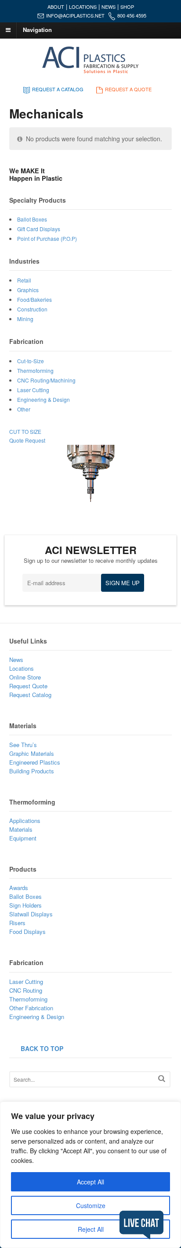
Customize (90, 1205)
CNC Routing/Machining (46, 380)
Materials (21, 829)
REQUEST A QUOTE (128, 89)
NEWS (108, 6)
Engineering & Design (43, 399)
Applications (24, 820)
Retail (24, 280)
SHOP (127, 6)
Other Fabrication (31, 1008)
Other (23, 409)
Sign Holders (25, 905)
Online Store (25, 677)
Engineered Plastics (34, 762)
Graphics (28, 289)
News (16, 659)
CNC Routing (25, 990)
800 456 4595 (131, 15)
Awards (18, 887)
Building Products (31, 771)
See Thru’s (23, 744)
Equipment (22, 838)
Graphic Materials (31, 753)
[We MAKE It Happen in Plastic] (90, 71)
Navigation (37, 29)
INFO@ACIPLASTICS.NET (75, 15)
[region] (90, 1174)
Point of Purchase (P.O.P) (47, 238)
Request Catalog (30, 694)
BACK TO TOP (42, 1048)
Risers (17, 923)
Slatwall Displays (31, 914)
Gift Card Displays (38, 228)
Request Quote (28, 686)
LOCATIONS (83, 6)
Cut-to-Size (30, 361)
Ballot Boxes (32, 219)
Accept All (90, 1181)
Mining (25, 318)
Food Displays (27, 931)
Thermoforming (35, 370)
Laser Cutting (33, 389)
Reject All (91, 1229)
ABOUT (55, 6)
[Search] (161, 1078)
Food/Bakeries (34, 299)
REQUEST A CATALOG (57, 89)
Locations (21, 668)
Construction (32, 309)
